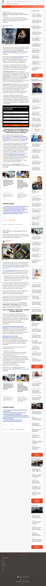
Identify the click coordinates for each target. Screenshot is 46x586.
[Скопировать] (28, 26)
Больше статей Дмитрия (37, 130)
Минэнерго (5, 224)
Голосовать (16, 125)
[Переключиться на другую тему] (38, 1)
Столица (23, 581)
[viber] (28, 576)
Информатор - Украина (9, 1)
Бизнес (29, 1)
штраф (4, 429)
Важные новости (18, 581)
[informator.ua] (3, 1)
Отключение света (18, 224)
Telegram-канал (16, 164)
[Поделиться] (26, 26)
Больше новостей (37, 75)
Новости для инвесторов (16, 6)
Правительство (24, 1)
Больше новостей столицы (37, 501)
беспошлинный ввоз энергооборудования (16, 154)
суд (7, 429)
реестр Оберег (11, 429)
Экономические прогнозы (26, 6)
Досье (32, 1)
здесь (7, 166)
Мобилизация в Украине (20, 429)
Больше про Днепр (37, 547)
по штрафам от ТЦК (10, 270)
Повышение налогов (36, 6)
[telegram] (25, 576)
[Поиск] (41, 1)
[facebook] (18, 576)
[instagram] (20, 576)
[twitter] (23, 576)
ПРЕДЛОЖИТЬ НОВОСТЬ (23, 554)
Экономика (19, 1)
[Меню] (43, 1)
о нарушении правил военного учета (16, 266)
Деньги (15, 1)
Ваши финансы (27, 581)
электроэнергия (11, 224)
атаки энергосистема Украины (17, 56)
